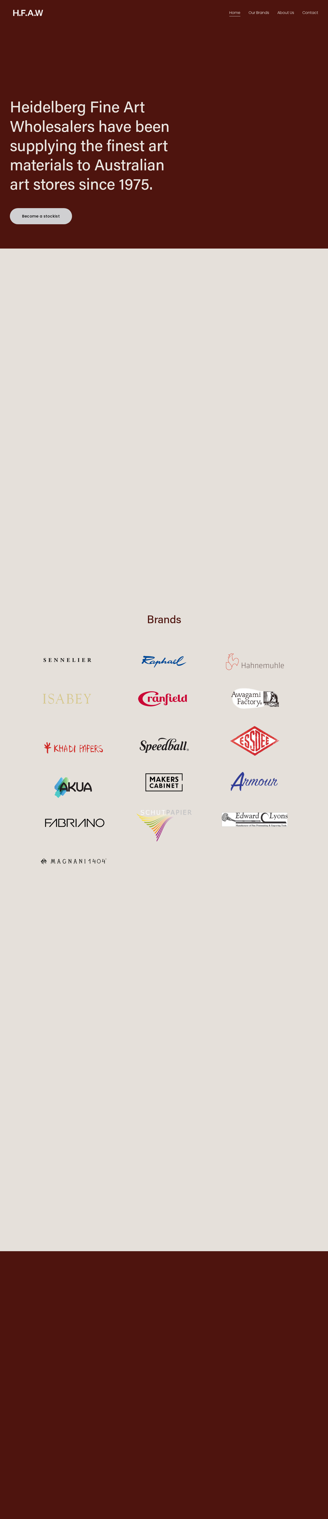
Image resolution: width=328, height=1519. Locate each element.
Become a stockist (41, 216)
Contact (310, 12)
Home (234, 12)
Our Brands (259, 12)
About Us (285, 12)
